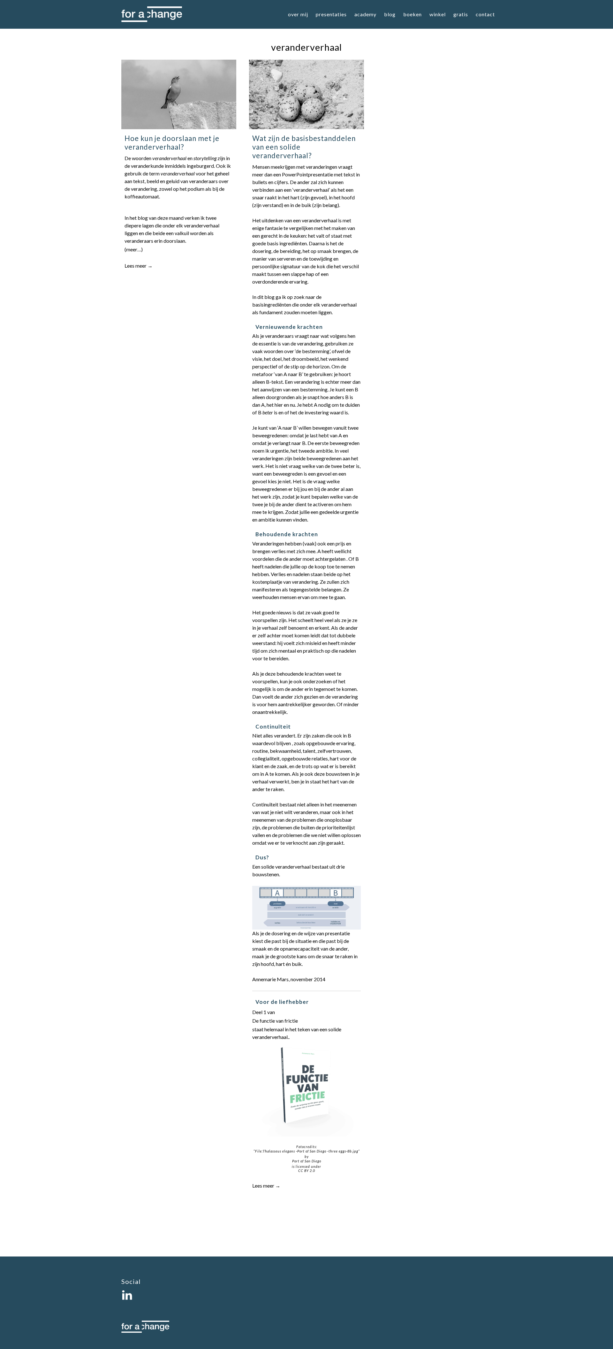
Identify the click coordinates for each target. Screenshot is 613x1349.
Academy (365, 14)
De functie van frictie (275, 1021)
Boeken (412, 14)
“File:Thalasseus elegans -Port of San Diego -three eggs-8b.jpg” (307, 1151)
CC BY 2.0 (306, 1170)
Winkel (437, 14)
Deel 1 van (263, 1012)
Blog (390, 14)
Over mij (298, 14)
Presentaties (331, 14)
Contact (485, 14)
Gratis (460, 14)
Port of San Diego (306, 1161)
